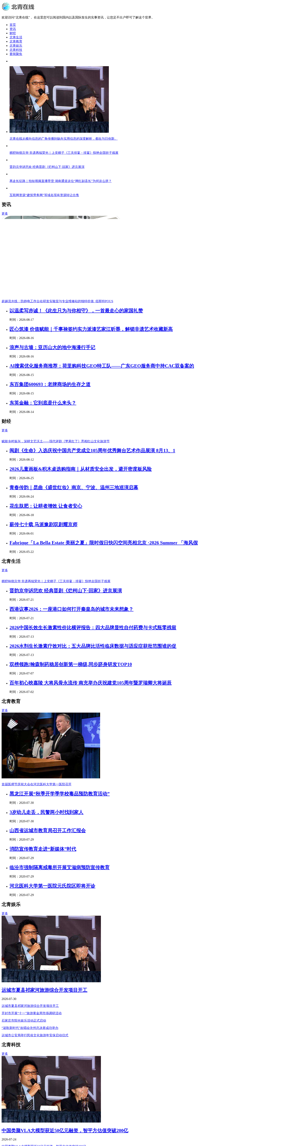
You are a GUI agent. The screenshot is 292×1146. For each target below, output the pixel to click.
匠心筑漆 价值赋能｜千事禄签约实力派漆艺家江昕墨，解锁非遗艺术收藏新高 (91, 400)
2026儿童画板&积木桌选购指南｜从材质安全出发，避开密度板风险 (81, 539)
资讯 (13, 29)
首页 (13, 24)
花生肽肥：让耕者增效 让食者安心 (46, 576)
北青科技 (16, 49)
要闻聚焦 (16, 54)
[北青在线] (19, 10)
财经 (13, 33)
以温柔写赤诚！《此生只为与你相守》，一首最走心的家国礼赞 (76, 381)
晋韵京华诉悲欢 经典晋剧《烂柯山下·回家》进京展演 (66, 732)
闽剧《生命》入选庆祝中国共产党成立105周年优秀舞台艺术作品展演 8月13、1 (92, 521)
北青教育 (16, 41)
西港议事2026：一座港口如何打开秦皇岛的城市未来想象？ (71, 750)
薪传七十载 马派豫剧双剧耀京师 (43, 595)
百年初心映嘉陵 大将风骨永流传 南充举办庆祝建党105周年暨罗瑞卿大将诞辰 (91, 824)
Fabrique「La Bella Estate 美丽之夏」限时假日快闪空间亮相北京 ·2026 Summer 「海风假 (104, 613)
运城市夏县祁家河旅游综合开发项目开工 (44, 1131)
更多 (5, 284)
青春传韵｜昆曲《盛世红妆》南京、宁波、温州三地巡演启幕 (74, 558)
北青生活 (16, 37)
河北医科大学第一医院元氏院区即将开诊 (52, 1027)
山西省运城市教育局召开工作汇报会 (48, 972)
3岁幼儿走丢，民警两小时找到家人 (46, 953)
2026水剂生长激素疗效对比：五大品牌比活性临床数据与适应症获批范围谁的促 (93, 787)
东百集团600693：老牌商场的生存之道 (50, 455)
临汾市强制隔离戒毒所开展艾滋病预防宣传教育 (60, 1008)
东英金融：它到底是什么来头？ (43, 473)
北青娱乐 (16, 45)
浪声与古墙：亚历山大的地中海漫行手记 (52, 418)
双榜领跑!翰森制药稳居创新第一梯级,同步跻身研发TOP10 (71, 805)
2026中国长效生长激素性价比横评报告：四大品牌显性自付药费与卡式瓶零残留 (93, 769)
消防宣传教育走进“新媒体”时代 (43, 990)
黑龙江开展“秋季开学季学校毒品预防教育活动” (60, 935)
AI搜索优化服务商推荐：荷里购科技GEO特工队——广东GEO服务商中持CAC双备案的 (102, 436)
